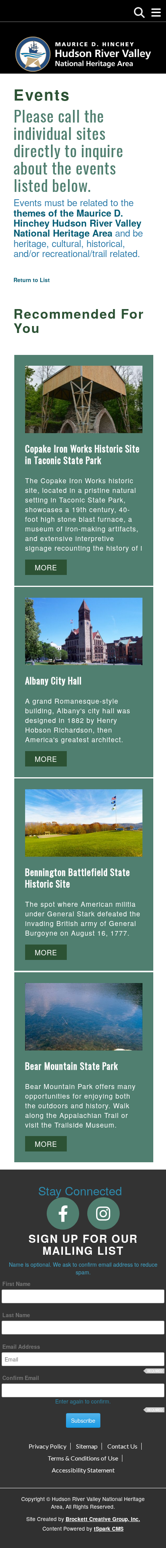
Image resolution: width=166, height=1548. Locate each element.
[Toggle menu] (156, 13)
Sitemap (87, 1446)
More (46, 567)
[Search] (139, 13)
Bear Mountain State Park (71, 1065)
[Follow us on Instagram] (103, 1213)
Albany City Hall (53, 680)
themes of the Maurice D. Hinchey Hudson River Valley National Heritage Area (77, 223)
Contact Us (122, 1446)
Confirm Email (20, 1378)
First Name (16, 1283)
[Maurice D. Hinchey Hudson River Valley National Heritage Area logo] (83, 54)
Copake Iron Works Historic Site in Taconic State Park (82, 454)
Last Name (16, 1315)
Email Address (21, 1346)
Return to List (32, 280)
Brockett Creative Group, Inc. (103, 1519)
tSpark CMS (109, 1528)
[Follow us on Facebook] (62, 1213)
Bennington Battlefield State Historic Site (77, 878)
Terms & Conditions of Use (82, 1458)
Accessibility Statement (83, 1470)
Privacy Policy (47, 1446)
